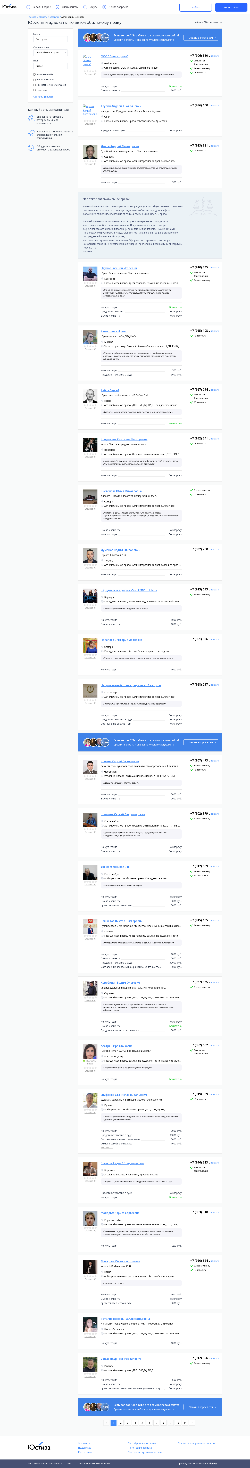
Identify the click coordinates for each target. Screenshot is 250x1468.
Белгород (109, 278)
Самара (108, 501)
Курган (108, 1105)
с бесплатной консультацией (51, 84)
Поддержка (84, 1447)
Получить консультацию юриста (196, 1443)
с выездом (41, 90)
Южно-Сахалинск (114, 1329)
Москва (108, 341)
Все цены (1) (107, 1147)
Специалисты (70, 7)
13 (178, 1422)
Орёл (107, 116)
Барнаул (109, 597)
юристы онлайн (44, 74)
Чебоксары (110, 63)
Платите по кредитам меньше (145, 1452)
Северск (109, 156)
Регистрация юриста (140, 1447)
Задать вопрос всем (201, 37)
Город (36, 34)
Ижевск (108, 1366)
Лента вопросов (118, 7)
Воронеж (109, 449)
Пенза (107, 400)
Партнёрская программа (142, 1443)
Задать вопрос (42, 7)
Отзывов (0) (90, 74)
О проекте (84, 1443)
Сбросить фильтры (43, 96)
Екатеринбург (112, 821)
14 (185, 1422)
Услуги (93, 7)
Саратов (109, 993)
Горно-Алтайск (113, 1220)
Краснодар (110, 692)
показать (215, 55)
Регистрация (231, 7)
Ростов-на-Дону (113, 1056)
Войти (195, 7)
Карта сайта (85, 1452)
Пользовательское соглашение (94, 1463)
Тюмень (108, 560)
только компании (45, 79)
